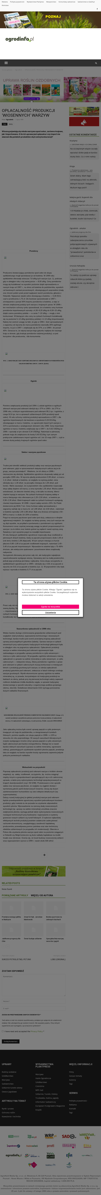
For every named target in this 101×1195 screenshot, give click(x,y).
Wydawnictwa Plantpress (35, 2)
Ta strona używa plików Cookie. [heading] (50, 582)
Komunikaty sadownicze (67, 2)
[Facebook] (97, 9)
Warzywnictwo (51, 2)
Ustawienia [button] (50, 612)
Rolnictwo (5, 5)
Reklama (5, 2)
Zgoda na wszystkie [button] (50, 606)
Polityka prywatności (17, 2)
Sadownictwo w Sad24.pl (86, 2)
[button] (96, 63)
